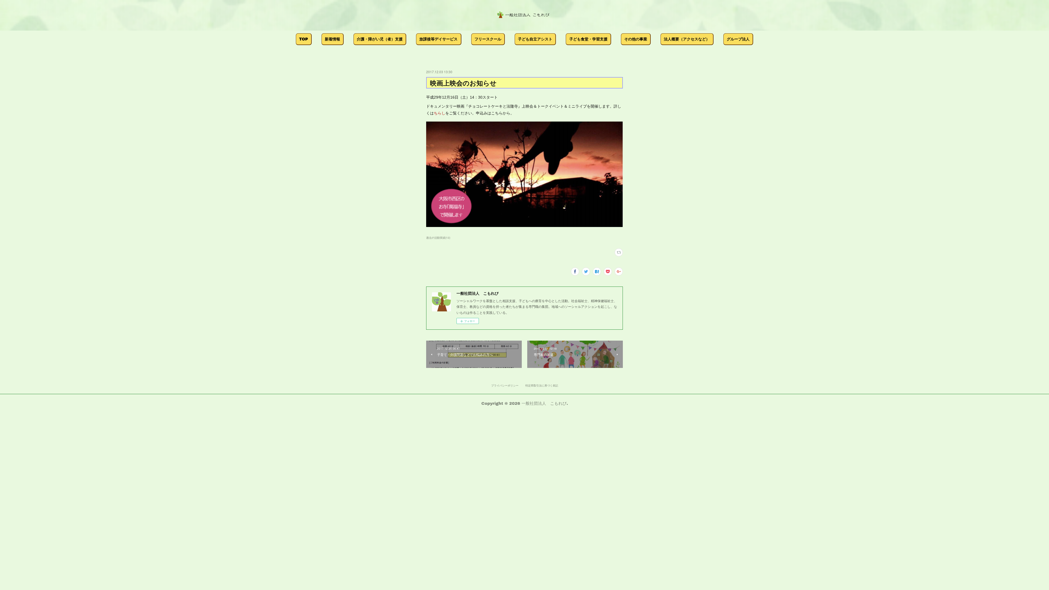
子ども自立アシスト (535, 39)
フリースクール (488, 39)
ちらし (439, 113)
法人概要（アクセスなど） (687, 39)
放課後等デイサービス (438, 39)
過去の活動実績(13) (438, 238)
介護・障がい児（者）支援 (380, 39)
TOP (303, 39)
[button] (303, 39)
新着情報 (332, 39)
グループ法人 (738, 39)
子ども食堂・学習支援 (588, 39)
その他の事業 (635, 39)
